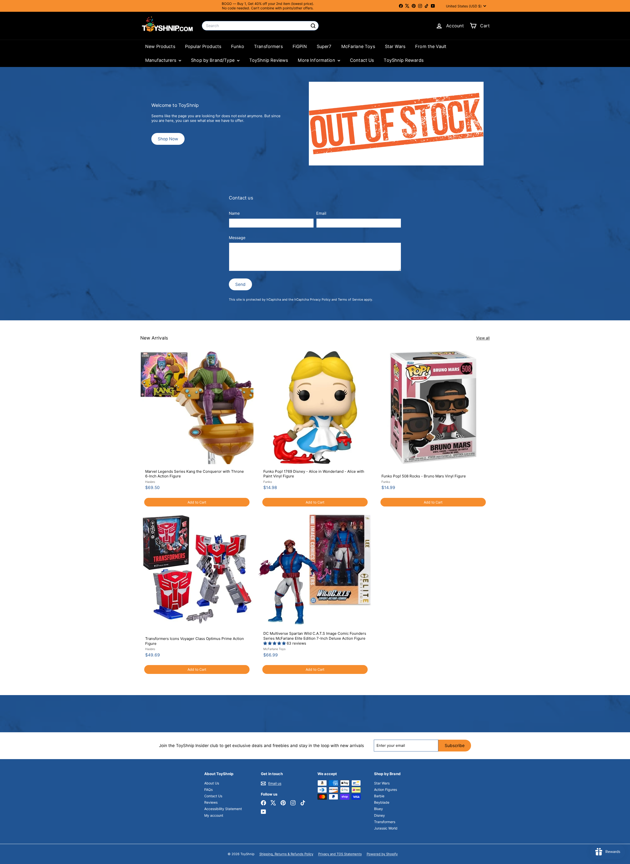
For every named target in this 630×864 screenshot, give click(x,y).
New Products (160, 46)
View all (483, 338)
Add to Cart (197, 502)
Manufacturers (161, 60)
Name (234, 213)
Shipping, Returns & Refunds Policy (286, 854)
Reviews (211, 802)
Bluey (378, 809)
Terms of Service (350, 299)
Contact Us (362, 60)
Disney (379, 815)
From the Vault (430, 46)
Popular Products (203, 46)
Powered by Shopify (382, 854)
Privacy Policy (320, 299)
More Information (317, 60)
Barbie (379, 796)
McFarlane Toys (358, 46)
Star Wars (395, 46)
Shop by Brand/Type (213, 60)
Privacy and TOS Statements (340, 854)
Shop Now (168, 138)
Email (321, 213)
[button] (275, 643)
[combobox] (260, 26)
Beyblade (381, 802)
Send (240, 284)
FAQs (208, 789)
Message (237, 237)
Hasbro (150, 482)
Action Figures (385, 789)
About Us (211, 783)
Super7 (324, 46)
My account (213, 815)
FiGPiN (300, 46)
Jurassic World (385, 828)
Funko (237, 46)
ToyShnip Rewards (403, 60)
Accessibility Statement (223, 809)
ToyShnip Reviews (268, 60)
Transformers (268, 46)
